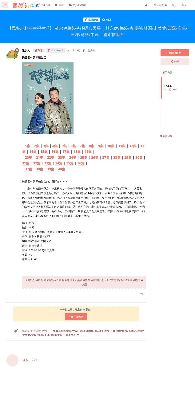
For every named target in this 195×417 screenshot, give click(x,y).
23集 (61, 157)
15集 (44, 151)
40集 (61, 169)
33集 (47, 163)
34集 (58, 163)
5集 (64, 146)
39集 (50, 169)
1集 (28, 146)
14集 (33, 151)
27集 (105, 157)
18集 (77, 151)
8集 (91, 146)
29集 (128, 157)
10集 (111, 146)
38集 (39, 169)
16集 (55, 151)
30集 (139, 157)
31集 (25, 163)
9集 (100, 146)
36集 (81, 163)
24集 (72, 157)
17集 (66, 151)
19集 (89, 151)
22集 (50, 157)
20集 (28, 157)
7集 (82, 146)
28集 (117, 157)
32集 (36, 163)
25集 (84, 157)
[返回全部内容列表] (5, 5)
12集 (133, 146)
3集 (46, 146)
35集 (70, 163)
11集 (121, 146)
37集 (28, 169)
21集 (39, 157)
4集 (55, 146)
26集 (94, 157)
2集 (36, 146)
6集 (73, 146)
